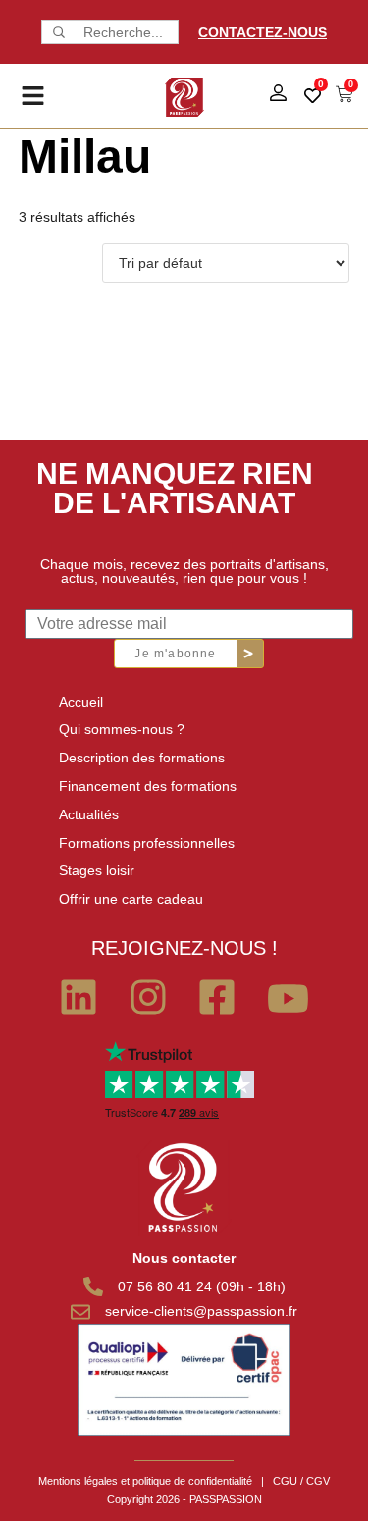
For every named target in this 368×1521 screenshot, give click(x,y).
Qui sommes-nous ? (121, 729)
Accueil (81, 701)
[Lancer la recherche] (57, 32)
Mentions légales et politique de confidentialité (145, 1481)
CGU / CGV (301, 1481)
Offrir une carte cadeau (131, 899)
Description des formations (142, 757)
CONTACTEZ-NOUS (262, 32)
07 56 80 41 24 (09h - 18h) (202, 1286)
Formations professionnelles (147, 843)
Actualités (89, 814)
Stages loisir (96, 870)
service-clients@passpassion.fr (201, 1311)
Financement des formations (148, 786)
